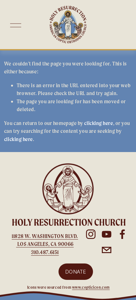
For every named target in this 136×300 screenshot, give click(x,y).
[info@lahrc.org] (107, 250)
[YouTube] (107, 234)
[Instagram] (91, 234)
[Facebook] (122, 234)
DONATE (75, 272)
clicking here (98, 123)
